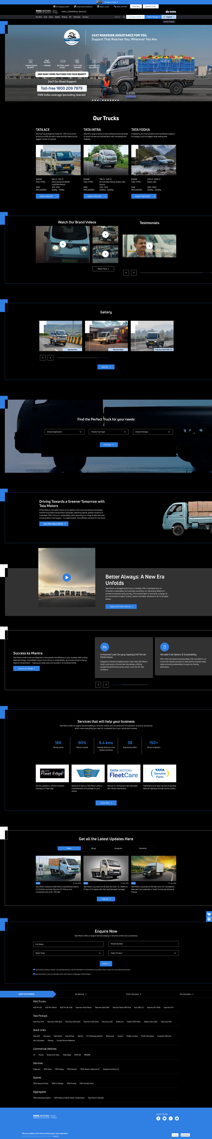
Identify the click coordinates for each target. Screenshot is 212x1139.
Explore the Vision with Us (120, 606)
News (69, 848)
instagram (165, 1118)
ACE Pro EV (37, 1007)
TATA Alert (48, 1069)
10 (115, 100)
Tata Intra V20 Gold (91, 1021)
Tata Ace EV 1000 (153, 1007)
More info (56, 1136)
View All (104, 367)
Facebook (143, 848)
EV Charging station (62, 7)
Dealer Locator (104, 7)
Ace (45, 17)
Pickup (64, 17)
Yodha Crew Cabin (151, 1021)
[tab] (69, 848)
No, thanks (185, 1135)
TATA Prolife (71, 1083)
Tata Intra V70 (38, 1021)
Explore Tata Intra (94, 196)
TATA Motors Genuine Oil (90, 1069)
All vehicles (79, 994)
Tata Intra (46, 1036)
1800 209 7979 (122, 7)
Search (117, 17)
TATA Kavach (72, 1069)
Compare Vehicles (164, 1036)
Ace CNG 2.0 (139, 1007)
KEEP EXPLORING (26, 994)
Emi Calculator (185, 994)
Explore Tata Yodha (142, 196)
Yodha (57, 17)
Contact (85, 17)
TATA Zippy (59, 1069)
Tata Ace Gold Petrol (84, 1007)
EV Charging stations (95, 1036)
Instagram (118, 848)
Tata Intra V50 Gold (54, 1021)
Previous (126, 272)
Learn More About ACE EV (53, 524)
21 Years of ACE (110, 2)
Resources (110, 1036)
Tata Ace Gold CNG (102, 1007)
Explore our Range (25, 668)
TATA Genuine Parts (40, 1083)
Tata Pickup (69, 1036)
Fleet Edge (67, 1055)
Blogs (93, 848)
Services (77, 17)
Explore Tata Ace (46, 196)
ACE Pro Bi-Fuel (66, 1007)
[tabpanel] (149, 241)
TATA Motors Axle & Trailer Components (69, 1098)
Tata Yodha (58, 1036)
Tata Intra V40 (166, 1021)
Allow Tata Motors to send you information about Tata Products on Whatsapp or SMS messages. (63, 974)
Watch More (102, 269)
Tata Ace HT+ (169, 1007)
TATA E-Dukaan (57, 1083)
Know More (105, 803)
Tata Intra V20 (107, 1021)
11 (118, 100)
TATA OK (77, 1055)
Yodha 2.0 (120, 1021)
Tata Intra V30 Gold (72, 1021)
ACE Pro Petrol (51, 1007)
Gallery (50, 1040)
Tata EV (80, 1036)
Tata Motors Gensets (96, 1098)
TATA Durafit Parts (87, 1083)
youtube (177, 1118)
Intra (51, 17)
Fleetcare (36, 1069)
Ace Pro (39, 17)
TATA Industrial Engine (42, 1098)
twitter (171, 1118)
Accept (175, 1135)
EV (70, 17)
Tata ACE (36, 1036)
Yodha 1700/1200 (133, 1021)
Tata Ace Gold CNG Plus (122, 1007)
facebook (158, 1118)
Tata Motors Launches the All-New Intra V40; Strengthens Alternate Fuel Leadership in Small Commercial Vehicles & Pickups (152, 889)
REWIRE (87, 1055)
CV (34, 1055)
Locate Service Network (84, 7)
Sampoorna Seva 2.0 (111, 1069)
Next (134, 272)
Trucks (41, 1055)
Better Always (152, 17)
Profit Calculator (132, 994)
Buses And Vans (53, 1055)
